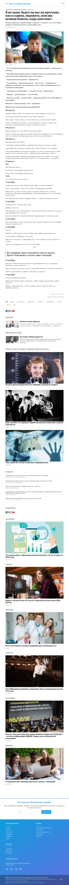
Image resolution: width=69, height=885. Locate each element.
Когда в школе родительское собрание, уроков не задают (31, 385)
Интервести (40, 834)
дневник (12, 301)
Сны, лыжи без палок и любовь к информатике (26, 462)
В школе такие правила (30, 321)
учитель (59, 301)
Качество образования (18, 477)
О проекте (9, 849)
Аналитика (9, 832)
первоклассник (31, 301)
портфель (40, 301)
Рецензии (9, 836)
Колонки (8, 830)
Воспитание (15, 488)
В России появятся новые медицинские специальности (30, 646)
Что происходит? (17, 482)
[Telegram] (11, 311)
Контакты (9, 851)
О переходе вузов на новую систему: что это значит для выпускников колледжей (26, 475)
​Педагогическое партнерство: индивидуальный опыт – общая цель (23, 486)
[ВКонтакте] (6, 311)
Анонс (14, 494)
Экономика (40, 830)
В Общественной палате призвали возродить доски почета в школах (23, 498)
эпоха (14, 304)
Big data (39, 836)
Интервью (9, 834)
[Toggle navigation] (63, 3)
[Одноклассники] (9, 311)
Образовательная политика (44, 828)
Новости (8, 828)
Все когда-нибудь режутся (31, 337)
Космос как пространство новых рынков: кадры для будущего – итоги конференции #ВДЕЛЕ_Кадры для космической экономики (34, 736)
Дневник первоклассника (15, 9)
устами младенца (50, 301)
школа (8, 304)
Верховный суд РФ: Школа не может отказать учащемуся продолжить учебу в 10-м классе (28, 481)
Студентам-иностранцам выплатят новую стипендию (30, 782)
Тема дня (30, 10)
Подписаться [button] (46, 812)
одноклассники (20, 301)
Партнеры (9, 853)
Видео (8, 838)
